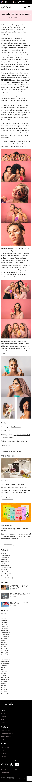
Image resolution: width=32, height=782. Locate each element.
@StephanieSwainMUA (9, 437)
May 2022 (4, 622)
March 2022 (4, 626)
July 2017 (3, 686)
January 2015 (5, 694)
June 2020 (4, 669)
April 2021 (4, 649)
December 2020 (5, 657)
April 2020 (4, 673)
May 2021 (4, 647)
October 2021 (5, 636)
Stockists (3, 717)
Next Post (16, 451)
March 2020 (4, 675)
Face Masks (4, 561)
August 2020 (4, 665)
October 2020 (5, 661)
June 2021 (4, 645)
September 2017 (5, 681)
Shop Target (6, 2)
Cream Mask (4, 555)
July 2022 (3, 618)
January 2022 (5, 630)
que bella (3, 445)
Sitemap (12, 770)
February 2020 (5, 677)
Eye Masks (4, 557)
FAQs (2, 719)
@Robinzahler (16, 427)
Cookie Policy (5, 772)
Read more (8, 498)
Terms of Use (4, 770)
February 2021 (5, 653)
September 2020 (5, 663)
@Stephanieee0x (21, 441)
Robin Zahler (5, 119)
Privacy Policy (20, 770)
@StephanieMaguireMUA (21, 435)
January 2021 (5, 655)
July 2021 (3, 642)
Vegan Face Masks (6, 578)
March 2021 (4, 651)
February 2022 (5, 628)
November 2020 (5, 659)
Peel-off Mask (5, 567)
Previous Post (7, 451)
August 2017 (4, 683)
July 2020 (3, 667)
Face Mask (4, 559)
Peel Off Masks (5, 747)
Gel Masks (4, 753)
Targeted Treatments (6, 736)
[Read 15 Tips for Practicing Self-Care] (16, 468)
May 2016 (4, 692)
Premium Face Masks (7, 733)
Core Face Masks (5, 731)
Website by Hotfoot (21, 779)
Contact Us (4, 722)
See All (3, 739)
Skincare (3, 576)
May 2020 (4, 671)
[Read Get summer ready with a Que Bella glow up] (16, 512)
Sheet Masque (5, 574)
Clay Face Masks (5, 750)
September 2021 (5, 638)
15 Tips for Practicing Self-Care (13, 484)
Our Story (4, 714)
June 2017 (4, 688)
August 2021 (4, 640)
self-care (8, 445)
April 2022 (4, 624)
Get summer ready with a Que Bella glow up (14, 529)
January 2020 (5, 679)
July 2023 (3, 614)
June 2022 (4, 620)
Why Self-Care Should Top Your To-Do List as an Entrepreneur (20, 587)
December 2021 (5, 632)
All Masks (3, 756)
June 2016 (4, 690)
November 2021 (5, 634)
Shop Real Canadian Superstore (21, 2)
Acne (2, 553)
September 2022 (5, 616)
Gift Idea (3, 563)
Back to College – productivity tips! (20, 594)
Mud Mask (4, 565)
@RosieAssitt (10, 441)
